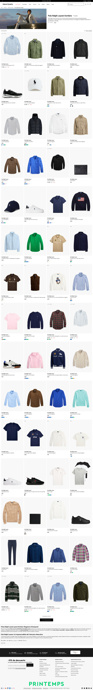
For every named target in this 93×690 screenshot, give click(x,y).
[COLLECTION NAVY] (26, 144)
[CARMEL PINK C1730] (24, 378)
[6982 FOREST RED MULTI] (47, 339)
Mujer (55, 22)
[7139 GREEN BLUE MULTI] (72, 572)
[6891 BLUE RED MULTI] (71, 572)
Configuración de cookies (37, 688)
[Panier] (90, 4)
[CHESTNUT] (24, 417)
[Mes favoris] (88, 4)
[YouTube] (91, 688)
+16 (28, 261)
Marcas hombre (10, 7)
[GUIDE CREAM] (48, 261)
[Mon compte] (85, 4)
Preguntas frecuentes (59, 661)
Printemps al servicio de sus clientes (78, 661)
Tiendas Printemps (43, 663)
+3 (51, 144)
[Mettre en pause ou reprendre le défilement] (2, 0)
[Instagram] (84, 688)
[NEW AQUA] (70, 417)
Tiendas (84, 0)
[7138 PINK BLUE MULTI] (70, 572)
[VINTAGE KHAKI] (47, 261)
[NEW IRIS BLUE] (24, 183)
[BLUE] (71, 339)
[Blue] (70, 339)
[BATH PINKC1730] (49, 222)
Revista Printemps (74, 669)
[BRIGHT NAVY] (24, 339)
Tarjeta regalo (73, 663)
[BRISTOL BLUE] (26, 183)
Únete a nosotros (42, 675)
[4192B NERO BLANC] (48, 339)
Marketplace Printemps (43, 668)
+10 (6, 183)
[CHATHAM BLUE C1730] (26, 378)
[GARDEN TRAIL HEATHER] (27, 339)
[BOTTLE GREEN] (25, 144)
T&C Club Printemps (59, 666)
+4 (74, 378)
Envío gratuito (29, 652)
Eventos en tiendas (74, 673)
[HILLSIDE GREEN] (72, 378)
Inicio (2, 7)
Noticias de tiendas (74, 671)
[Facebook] (82, 688)
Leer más (3, 642)
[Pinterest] (89, 688)
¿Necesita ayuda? (61, 652)
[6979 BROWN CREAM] (50, 339)
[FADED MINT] (71, 378)
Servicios (89, 0)
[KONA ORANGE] (73, 378)
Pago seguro (13, 652)
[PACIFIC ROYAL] (47, 417)
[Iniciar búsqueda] (68, 4)
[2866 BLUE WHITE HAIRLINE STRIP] (47, 611)
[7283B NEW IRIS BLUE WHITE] (70, 300)
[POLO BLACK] (24, 144)
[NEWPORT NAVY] (70, 261)
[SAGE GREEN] (71, 261)
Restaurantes (73, 675)
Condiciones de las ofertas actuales (62, 663)
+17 (51, 222)
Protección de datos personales (61, 676)
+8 (28, 339)
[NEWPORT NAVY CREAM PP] (47, 222)
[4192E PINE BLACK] (49, 339)
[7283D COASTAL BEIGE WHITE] (72, 300)
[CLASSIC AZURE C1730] (27, 378)
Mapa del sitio (45, 688)
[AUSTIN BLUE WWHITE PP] (26, 261)
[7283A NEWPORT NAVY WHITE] (71, 300)
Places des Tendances (43, 669)
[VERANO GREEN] (73, 611)
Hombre (5, 7)
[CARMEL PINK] (27, 183)
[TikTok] (86, 688)
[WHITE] (70, 456)
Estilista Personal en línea (76, 668)
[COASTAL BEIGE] (70, 378)
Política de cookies (27, 688)
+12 (29, 378)
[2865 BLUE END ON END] (48, 611)
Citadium (41, 671)
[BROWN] (25, 533)
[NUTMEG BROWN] (49, 261)
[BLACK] (24, 533)
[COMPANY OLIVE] (27, 144)
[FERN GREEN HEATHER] (26, 339)
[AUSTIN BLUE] (25, 183)
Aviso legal (57, 674)
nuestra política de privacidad (20, 668)
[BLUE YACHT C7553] (50, 222)
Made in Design (42, 673)
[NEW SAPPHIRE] (72, 611)
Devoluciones (45, 652)
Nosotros (41, 661)
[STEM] (24, 261)
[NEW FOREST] (71, 611)
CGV (56, 665)
